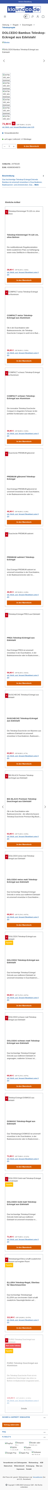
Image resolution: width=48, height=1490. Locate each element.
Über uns (39, 1466)
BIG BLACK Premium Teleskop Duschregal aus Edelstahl (21, 800)
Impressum (20, 1469)
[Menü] (5, 16)
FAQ (4, 1432)
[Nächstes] (44, 60)
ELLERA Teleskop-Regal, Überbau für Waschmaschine (23, 1283)
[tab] (23, 180)
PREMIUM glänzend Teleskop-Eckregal (21, 477)
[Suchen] (32, 16)
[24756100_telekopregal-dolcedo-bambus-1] (24, 60)
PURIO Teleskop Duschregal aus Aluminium (22, 1364)
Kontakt (28, 1469)
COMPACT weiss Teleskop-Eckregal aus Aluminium (20, 316)
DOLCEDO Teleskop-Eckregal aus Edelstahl (23, 961)
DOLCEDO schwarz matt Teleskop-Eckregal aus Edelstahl (23, 1042)
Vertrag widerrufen (11, 1425)
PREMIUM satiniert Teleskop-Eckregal (21, 558)
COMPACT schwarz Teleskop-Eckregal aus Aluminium (21, 397)
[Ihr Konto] (37, 16)
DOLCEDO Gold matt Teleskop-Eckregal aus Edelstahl (22, 1203)
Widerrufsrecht (19, 1466)
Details (24, 1409)
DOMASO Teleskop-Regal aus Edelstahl (21, 1122)
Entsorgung (30, 1466)
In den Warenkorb (31, 146)
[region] (24, 84)
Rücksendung (33, 1462)
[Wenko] (24, 42)
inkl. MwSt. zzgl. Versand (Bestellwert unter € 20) (18, 127)
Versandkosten (37, 1477)
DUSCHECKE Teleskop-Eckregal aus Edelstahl (22, 719)
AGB (41, 1462)
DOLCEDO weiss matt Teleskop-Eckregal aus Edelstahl (22, 880)
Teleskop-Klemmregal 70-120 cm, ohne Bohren (23, 236)
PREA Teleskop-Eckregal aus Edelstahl (21, 639)
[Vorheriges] (4, 60)
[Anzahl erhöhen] (13, 146)
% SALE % (6, 1437)
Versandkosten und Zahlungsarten (15, 1462)
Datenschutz (8, 1466)
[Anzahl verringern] (4, 146)
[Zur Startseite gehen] (24, 9)
